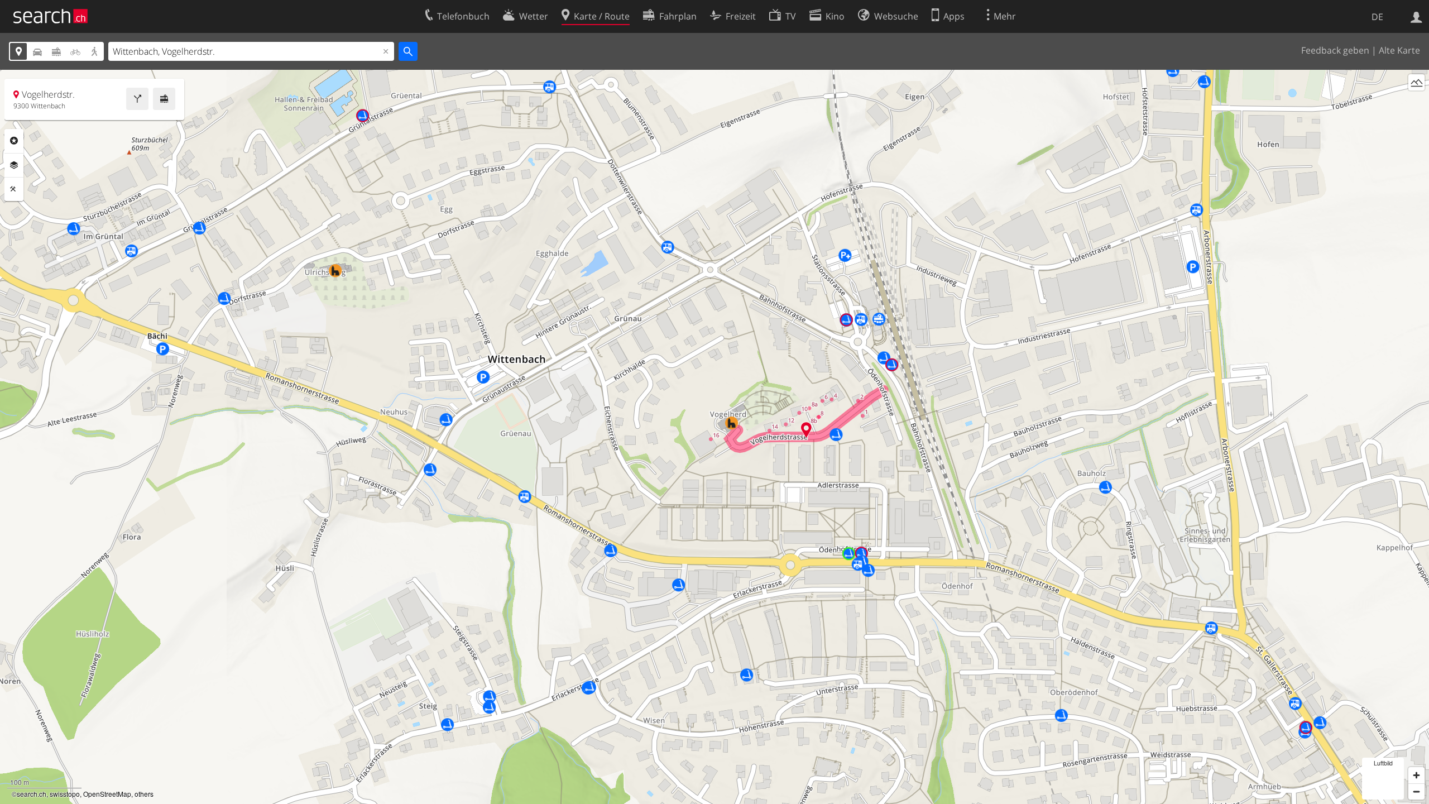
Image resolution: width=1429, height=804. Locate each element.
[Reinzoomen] (1416, 775)
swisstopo (65, 793)
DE (1377, 17)
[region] (714, 437)
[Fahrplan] (164, 99)
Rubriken (13, 140)
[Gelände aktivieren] (1416, 82)
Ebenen (13, 165)
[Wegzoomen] (1416, 791)
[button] (806, 430)
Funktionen (13, 189)
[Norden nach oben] (1416, 103)
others (144, 793)
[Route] (137, 99)
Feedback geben (1335, 50)
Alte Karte (1399, 50)
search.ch (31, 793)
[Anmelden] (1416, 16)
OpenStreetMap (107, 793)
